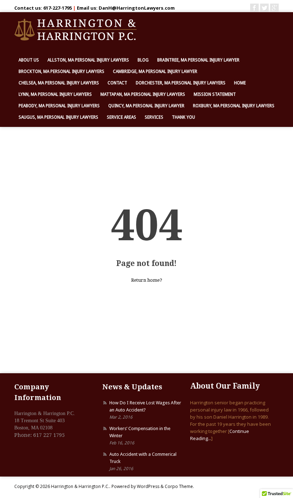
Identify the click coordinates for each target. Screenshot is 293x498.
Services (154, 117)
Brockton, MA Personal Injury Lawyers (61, 71)
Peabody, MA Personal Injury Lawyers (59, 105)
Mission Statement (215, 94)
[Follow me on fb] (254, 8)
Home (240, 82)
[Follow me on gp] (274, 8)
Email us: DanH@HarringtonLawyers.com (126, 8)
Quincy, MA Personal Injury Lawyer (146, 105)
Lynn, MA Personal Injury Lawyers (55, 94)
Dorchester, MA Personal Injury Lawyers (180, 82)
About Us (29, 60)
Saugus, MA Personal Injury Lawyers (58, 117)
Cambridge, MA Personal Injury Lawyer (155, 71)
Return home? (146, 280)
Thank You (183, 117)
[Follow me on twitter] (264, 8)
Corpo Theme (179, 486)
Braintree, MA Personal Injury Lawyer (198, 60)
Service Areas (121, 117)
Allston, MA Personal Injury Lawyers (88, 60)
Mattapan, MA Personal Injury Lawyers (142, 94)
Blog (143, 60)
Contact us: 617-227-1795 (43, 8)
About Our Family (225, 385)
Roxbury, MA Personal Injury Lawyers (233, 105)
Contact (117, 82)
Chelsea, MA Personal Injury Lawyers (59, 82)
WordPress (148, 486)
